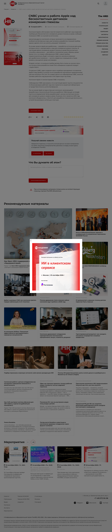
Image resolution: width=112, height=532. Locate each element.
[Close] (80, 239)
